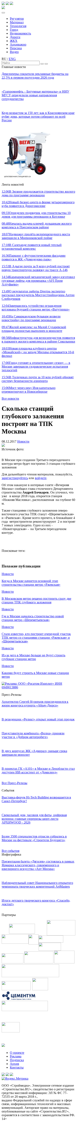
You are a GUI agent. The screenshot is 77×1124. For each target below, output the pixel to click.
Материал (17, 22)
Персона (16, 48)
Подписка (17, 1060)
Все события (10, 850)
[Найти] (42, 63)
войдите (40, 478)
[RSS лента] (11, 4)
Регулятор (17, 18)
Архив (14, 1063)
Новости (23, 441)
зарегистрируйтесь (15, 478)
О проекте (17, 1052)
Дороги (15, 37)
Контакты (17, 1067)
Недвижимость (20, 33)
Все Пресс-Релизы (14, 783)
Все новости (10, 398)
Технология (18, 26)
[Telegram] (3, 4)
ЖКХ (13, 41)
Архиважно (18, 44)
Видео (14, 52)
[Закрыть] (46, 63)
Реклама (15, 1056)
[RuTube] (7, 4)
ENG (12, 59)
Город (14, 29)
